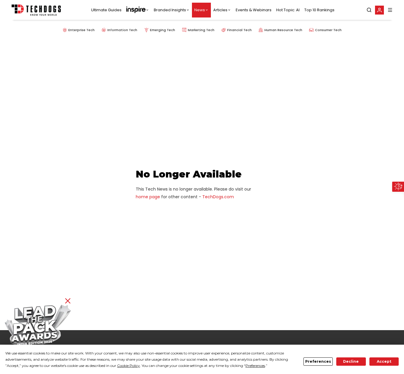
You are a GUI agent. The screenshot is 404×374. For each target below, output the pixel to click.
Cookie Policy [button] (128, 365)
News (199, 10)
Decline (351, 361)
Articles (220, 10)
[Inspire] (137, 10)
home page (148, 197)
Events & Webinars (254, 10)
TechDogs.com (218, 197)
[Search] (369, 10)
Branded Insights (170, 10)
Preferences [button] (255, 365)
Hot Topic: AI (288, 10)
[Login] (379, 10)
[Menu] (390, 9)
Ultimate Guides (106, 10)
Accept (384, 361)
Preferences (318, 361)
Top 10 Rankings (319, 10)
